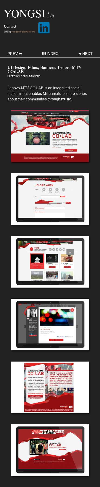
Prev (12, 54)
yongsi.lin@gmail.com (23, 31)
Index (52, 54)
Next (87, 54)
